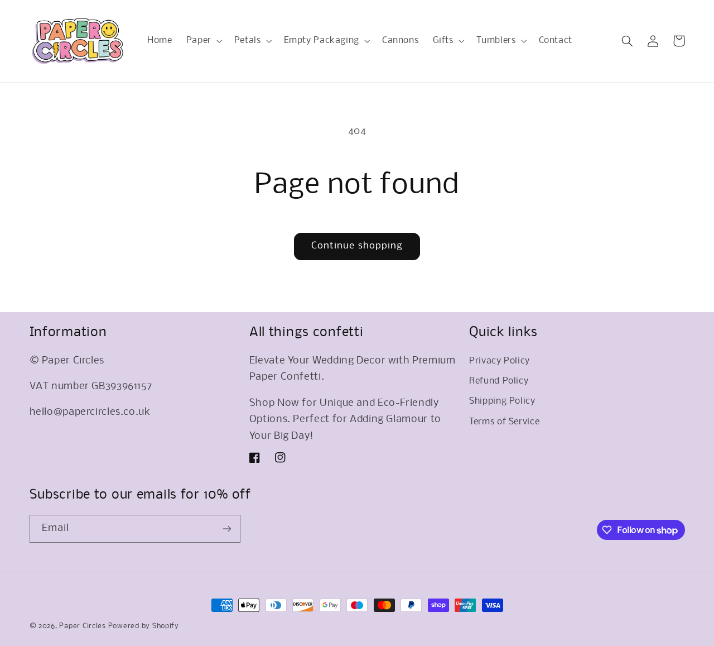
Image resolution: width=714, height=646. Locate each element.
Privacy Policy (499, 361)
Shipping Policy (502, 401)
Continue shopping (357, 246)
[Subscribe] (226, 528)
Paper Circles (82, 626)
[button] (203, 40)
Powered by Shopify (143, 626)
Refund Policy (498, 381)
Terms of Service (504, 422)
